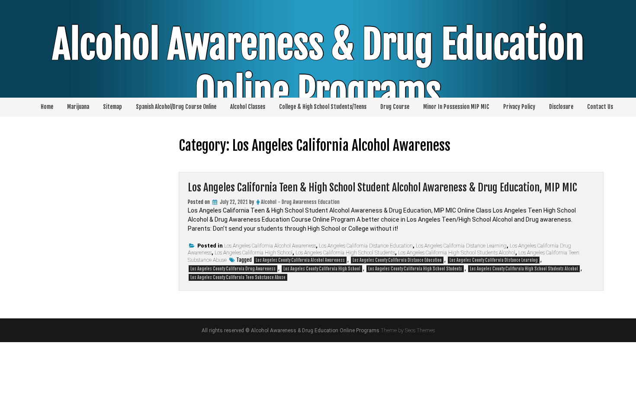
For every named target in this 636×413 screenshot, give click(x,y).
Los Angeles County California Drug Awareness (233, 268)
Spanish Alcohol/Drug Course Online (176, 106)
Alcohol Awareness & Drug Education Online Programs (318, 69)
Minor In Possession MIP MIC (456, 106)
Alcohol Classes (247, 106)
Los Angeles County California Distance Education (397, 260)
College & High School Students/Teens (322, 106)
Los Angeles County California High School (321, 268)
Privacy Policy (519, 106)
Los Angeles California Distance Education (366, 246)
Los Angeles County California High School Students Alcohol (524, 268)
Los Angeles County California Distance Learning (494, 260)
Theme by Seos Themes (408, 330)
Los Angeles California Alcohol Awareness (270, 246)
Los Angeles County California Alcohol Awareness (300, 260)
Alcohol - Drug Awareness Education (300, 202)
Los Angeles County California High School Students (415, 268)
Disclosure (561, 106)
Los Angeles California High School (253, 253)
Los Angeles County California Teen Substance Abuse (238, 277)
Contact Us (600, 106)
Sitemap (112, 106)
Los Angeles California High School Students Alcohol (456, 253)
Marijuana (78, 106)
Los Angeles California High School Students (345, 253)
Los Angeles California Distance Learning (461, 246)
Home (47, 106)
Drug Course (394, 106)
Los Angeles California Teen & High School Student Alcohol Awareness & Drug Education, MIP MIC (382, 187)
